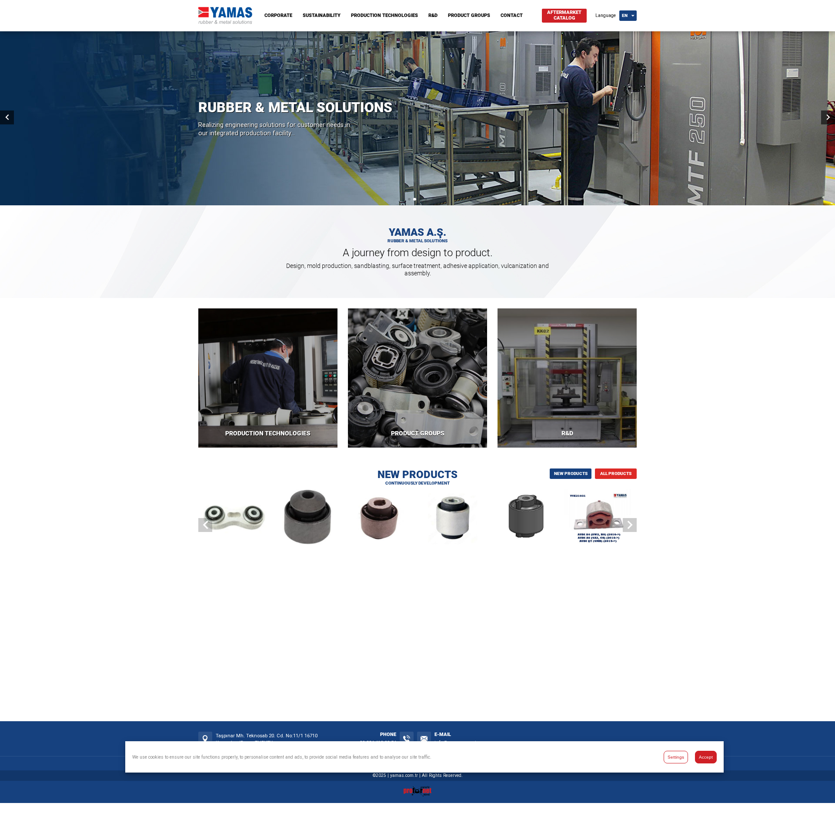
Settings (676, 756)
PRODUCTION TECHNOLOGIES (384, 15)
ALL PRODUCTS (615, 473)
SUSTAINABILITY (322, 15)
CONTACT (512, 15)
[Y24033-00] (380, 518)
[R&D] (567, 378)
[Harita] (205, 739)
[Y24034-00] (307, 518)
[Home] (225, 22)
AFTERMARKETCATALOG (564, 15)
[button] (409, 199)
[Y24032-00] (454, 518)
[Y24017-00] (234, 518)
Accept (706, 756)
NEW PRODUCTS (571, 473)
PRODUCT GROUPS (469, 15)
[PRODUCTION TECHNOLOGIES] (267, 378)
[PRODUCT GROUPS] (417, 378)
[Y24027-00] (527, 518)
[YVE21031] (600, 518)
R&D (433, 15)
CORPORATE (278, 15)
